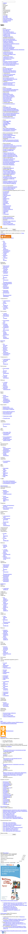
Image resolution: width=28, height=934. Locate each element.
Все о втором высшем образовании (11, 63)
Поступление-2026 (7, 18)
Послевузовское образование (9, 114)
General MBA (6, 122)
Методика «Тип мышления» (9, 822)
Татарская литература (8, 209)
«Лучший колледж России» (9, 82)
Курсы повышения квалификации (10, 89)
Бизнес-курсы (6, 93)
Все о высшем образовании (9, 65)
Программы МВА (7, 121)
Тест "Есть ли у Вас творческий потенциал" (13, 827)
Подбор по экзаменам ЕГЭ (9, 149)
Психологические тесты (8, 189)
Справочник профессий (8, 168)
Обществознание (7, 195)
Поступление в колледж (8, 77)
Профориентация (7, 20)
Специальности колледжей (9, 74)
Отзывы (5, 754)
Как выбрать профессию (8, 170)
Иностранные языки (7, 97)
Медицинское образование (9, 162)
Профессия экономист (8, 41)
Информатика (6, 198)
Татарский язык (6, 208)
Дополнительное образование (9, 129)
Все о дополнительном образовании (11, 113)
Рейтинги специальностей (9, 84)
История (5, 196)
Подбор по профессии (8, 53)
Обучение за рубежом (8, 19)
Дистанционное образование (9, 33)
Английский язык (7, 205)
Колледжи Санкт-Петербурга (9, 70)
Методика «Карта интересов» (9, 812)
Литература (5, 201)
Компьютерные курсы (8, 94)
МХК (4, 204)
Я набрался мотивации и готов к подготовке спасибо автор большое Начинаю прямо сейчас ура (14, 927)
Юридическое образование (9, 39)
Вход (2, 721)
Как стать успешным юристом (10, 40)
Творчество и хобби (7, 100)
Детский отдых (6, 101)
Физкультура (6, 203)
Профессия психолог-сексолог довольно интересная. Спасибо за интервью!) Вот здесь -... (14, 920)
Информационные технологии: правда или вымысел (15, 809)
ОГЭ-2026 (5, 17)
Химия (4, 197)
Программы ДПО (7, 107)
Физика (5, 199)
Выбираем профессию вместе (9, 182)
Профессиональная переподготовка (11, 110)
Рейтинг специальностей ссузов (10, 156)
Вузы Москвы (6, 30)
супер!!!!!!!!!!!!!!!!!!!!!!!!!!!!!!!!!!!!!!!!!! (11, 921)
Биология (5, 193)
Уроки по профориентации (9, 224)
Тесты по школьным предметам (10, 186)
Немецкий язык (6, 206)
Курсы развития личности (9, 96)
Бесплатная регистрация (8, 218)
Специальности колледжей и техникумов (12, 145)
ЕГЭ (4, 60)
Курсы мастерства (7, 99)
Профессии (3, 583)
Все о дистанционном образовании (11, 141)
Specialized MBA (6, 123)
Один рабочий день (7, 176)
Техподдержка (10, 930)
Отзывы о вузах (6, 34)
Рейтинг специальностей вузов (10, 155)
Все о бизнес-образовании (9, 128)
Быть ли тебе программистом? (10, 815)
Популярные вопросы (13, 900)
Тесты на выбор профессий (9, 188)
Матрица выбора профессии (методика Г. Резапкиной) (15, 811)
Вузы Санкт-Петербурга (8, 31)
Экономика (5, 211)
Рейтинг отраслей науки (8, 152)
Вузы (12, 237)
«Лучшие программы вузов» (9, 54)
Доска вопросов (4, 900)
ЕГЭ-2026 (5, 16)
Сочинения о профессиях (8, 178)
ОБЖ (4, 212)
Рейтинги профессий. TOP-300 (10, 181)
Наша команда (4, 930)
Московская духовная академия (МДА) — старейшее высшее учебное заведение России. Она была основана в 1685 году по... (14, 924)
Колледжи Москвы (7, 69)
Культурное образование (8, 48)
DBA (4, 125)
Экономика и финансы (8, 42)
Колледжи (3, 340)
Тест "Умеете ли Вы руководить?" (10, 829)
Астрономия (6, 214)
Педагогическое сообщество (9, 221)
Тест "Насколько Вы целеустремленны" (12, 830)
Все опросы (6, 852)
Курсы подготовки (7, 88)
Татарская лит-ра (7, 787)
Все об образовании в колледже (10, 79)
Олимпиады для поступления (9, 62)
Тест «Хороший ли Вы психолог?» (10, 828)
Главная (5, 3)
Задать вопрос (4, 913)
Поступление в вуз (7, 59)
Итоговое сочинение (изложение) (10, 61)
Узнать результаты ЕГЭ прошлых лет (11, 909)
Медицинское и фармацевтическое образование (13, 49)
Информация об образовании (9, 907)
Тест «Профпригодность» (9, 814)
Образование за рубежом (8, 57)
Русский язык (6, 191)
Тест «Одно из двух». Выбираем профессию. (13, 818)
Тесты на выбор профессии (9, 171)
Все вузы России (7, 29)
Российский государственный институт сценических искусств (12, 759)
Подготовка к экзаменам (8, 95)
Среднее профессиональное (9, 135)
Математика (6, 192)
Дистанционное (4, 485)
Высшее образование (8, 134)
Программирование (7, 44)
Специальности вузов (8, 52)
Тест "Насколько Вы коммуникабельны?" (12, 825)
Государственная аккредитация (10, 908)
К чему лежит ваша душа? (9, 813)
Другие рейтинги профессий (9, 183)
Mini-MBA (5, 124)
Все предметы (4, 806)
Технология (5, 210)
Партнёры (5, 21)
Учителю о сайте (7, 222)
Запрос (4, 911)
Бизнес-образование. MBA (9, 137)
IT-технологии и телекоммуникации (11, 43)
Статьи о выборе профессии (9, 172)
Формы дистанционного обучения (10, 140)
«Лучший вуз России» (8, 36)
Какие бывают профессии (9, 174)
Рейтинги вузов (6, 35)
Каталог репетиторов (8, 217)
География (5, 202)
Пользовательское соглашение (20, 930)
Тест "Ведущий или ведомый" (10, 823)
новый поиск (3, 737)
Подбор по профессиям (8, 150)
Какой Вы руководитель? (8, 826)
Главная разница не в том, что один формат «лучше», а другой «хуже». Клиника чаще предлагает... (15, 903)
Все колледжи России (8, 68)
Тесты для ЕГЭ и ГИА (8, 223)
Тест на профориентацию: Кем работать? (12, 817)
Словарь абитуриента (8, 56)
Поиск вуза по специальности (9, 146)
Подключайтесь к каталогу (9, 103)
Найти (14, 229)
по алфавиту (9, 746)
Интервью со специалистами (9, 177)
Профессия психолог (7, 46)
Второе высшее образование (9, 115)
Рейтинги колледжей (7, 83)
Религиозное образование (9, 47)
